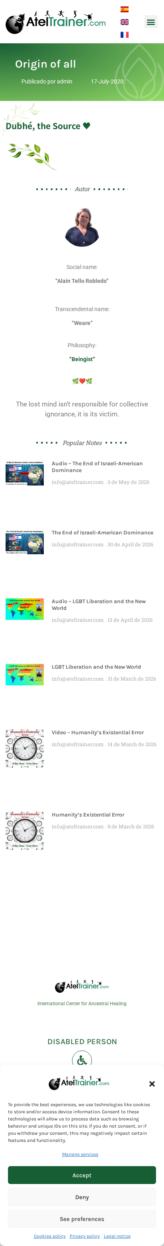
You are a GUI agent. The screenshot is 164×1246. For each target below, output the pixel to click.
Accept (82, 1175)
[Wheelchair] (82, 1060)
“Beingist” (82, 359)
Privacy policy (85, 1236)
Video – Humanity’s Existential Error (98, 732)
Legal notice (117, 1236)
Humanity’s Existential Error (88, 814)
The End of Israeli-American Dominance (102, 532)
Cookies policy (50, 1236)
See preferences (82, 1219)
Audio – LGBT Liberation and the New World (99, 604)
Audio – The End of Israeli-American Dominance (97, 467)
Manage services (80, 1154)
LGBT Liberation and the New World (96, 667)
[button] (152, 1084)
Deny (82, 1197)
